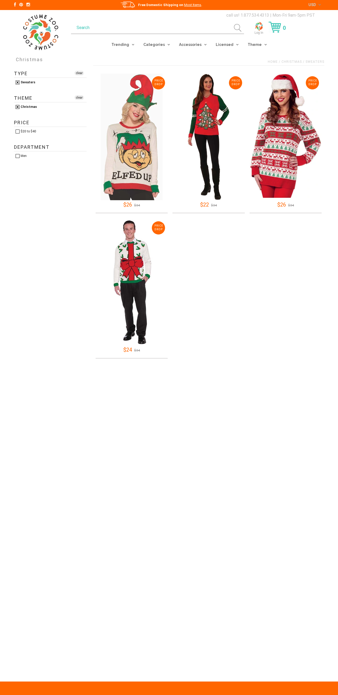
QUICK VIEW (131, 193)
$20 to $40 (28, 131)
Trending (120, 44)
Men (23, 156)
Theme (255, 44)
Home (273, 62)
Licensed (224, 44)
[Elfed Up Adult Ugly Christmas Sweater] (132, 137)
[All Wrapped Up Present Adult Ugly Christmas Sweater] (132, 282)
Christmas (291, 62)
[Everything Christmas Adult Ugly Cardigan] (208, 137)
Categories (154, 44)
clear (79, 73)
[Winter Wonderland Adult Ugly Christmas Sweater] (286, 136)
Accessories (190, 44)
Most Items (192, 5)
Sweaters (27, 82)
